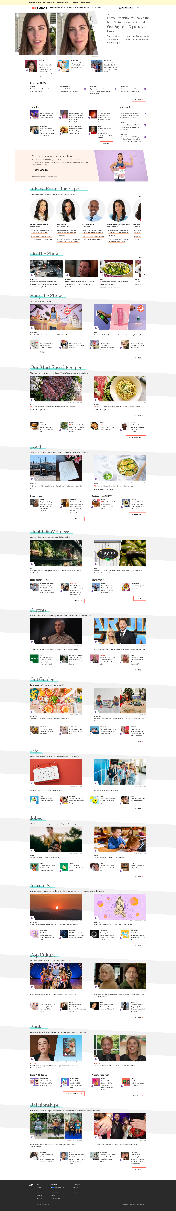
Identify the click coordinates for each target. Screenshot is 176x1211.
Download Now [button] (41, 170)
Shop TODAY (76, 1193)
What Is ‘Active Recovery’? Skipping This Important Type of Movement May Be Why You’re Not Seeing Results (43, 284)
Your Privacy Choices (59, 1187)
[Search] (138, 7)
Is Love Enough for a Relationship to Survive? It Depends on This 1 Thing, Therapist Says (66, 232)
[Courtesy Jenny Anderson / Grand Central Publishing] (56, 1048)
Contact (39, 1187)
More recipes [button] (137, 515)
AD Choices (39, 1198)
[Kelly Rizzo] (120, 388)
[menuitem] (55, 7)
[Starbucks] (120, 976)
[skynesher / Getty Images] (120, 839)
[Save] (16, 54)
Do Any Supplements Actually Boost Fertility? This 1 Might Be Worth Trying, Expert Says (118, 232)
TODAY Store (76, 1190)
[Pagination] (139, 196)
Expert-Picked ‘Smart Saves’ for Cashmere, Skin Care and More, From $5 (58, 2)
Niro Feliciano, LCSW (62, 227)
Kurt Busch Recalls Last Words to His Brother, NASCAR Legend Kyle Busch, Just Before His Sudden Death (79, 284)
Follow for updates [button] (73, 1093)
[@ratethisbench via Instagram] (56, 1126)
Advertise (75, 1187)
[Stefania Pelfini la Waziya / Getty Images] (56, 553)
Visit (38, 1193)
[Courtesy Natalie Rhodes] (56, 34)
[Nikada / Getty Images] (120, 772)
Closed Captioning (55, 1198)
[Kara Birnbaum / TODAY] (56, 317)
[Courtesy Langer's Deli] (56, 468)
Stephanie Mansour (139, 227)
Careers (53, 1195)
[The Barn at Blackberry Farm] (56, 388)
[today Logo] (31, 1185)
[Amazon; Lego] (120, 700)
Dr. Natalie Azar (35, 227)
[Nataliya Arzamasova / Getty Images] (120, 468)
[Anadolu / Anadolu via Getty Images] (56, 906)
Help (38, 1190)
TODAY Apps (39, 1195)
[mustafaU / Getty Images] (56, 772)
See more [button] (77, 601)
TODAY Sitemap (76, 1184)
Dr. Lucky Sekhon (112, 227)
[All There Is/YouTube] (56, 631)
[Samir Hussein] (120, 631)
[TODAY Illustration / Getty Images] (120, 906)
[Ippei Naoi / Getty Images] (56, 839)
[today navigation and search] (144, 8)
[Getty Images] (46, 268)
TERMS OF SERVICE (55, 1193)
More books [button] (137, 1096)
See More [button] (138, 99)
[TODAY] (81, 268)
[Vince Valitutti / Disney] (56, 976)
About (38, 1184)
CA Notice (53, 1190)
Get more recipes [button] (135, 437)
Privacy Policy (54, 1184)
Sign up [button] (139, 598)
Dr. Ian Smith (86, 227)
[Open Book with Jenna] (120, 1048)
